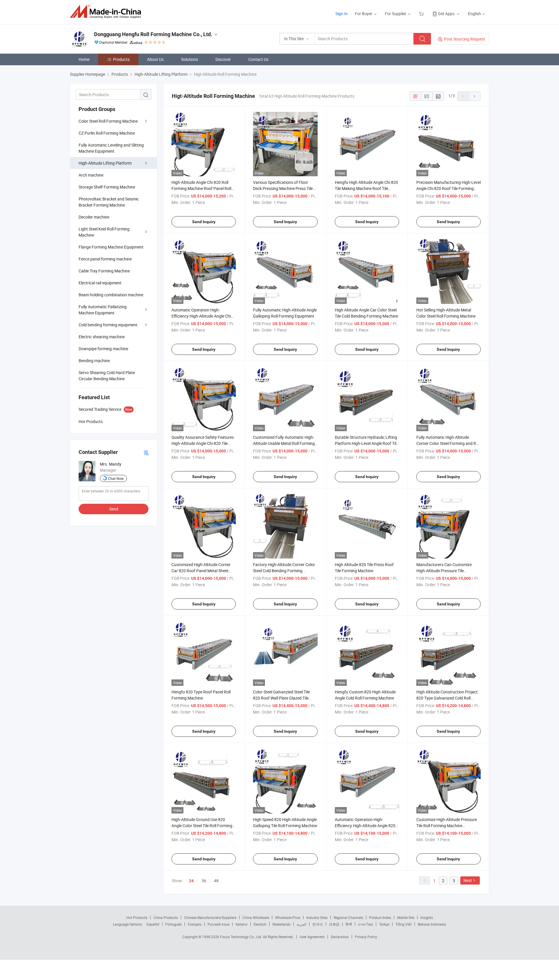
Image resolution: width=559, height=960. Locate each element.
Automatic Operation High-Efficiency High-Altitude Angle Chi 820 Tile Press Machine (201, 316)
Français (194, 924)
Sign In (341, 13)
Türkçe (384, 924)
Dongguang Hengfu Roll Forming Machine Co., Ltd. (153, 34)
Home (84, 59)
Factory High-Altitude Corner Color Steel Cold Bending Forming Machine (284, 570)
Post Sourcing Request (464, 39)
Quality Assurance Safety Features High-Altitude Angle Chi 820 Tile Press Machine (202, 443)
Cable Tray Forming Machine (104, 271)
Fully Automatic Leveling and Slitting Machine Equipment (111, 148)
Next (468, 880)
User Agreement (312, 936)
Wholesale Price (287, 917)
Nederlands (282, 924)
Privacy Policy (366, 936)
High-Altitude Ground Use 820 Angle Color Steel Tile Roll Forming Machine (201, 825)
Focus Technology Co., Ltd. (241, 936)
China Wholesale (256, 917)
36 (203, 880)
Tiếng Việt (403, 924)
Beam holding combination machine (111, 294)
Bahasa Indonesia (432, 924)
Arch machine (91, 175)
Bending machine (94, 360)
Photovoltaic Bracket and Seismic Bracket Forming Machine (109, 202)
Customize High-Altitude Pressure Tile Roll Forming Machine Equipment (446, 825)
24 (191, 880)
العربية (301, 924)
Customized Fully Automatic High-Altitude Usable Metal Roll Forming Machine (284, 443)
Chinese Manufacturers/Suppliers (210, 917)
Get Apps (446, 13)
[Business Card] (146, 452)
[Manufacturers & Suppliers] (107, 11)
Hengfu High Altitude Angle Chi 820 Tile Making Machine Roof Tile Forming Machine (366, 188)
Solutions (189, 59)
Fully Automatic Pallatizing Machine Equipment (103, 310)
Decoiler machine (94, 217)
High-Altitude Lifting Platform (105, 163)
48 (216, 880)
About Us (155, 59)
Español (152, 924)
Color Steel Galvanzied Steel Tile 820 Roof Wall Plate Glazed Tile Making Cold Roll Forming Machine (284, 698)
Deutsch (260, 924)
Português (173, 924)
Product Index (380, 917)
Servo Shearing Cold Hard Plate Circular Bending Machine (107, 375)
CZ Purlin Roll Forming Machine (107, 133)
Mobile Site (405, 917)
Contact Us (258, 59)
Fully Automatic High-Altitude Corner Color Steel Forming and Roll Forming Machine (448, 443)
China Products (165, 917)
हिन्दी (349, 924)
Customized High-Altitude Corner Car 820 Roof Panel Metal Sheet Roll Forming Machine (201, 570)
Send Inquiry (203, 221)
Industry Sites (317, 917)
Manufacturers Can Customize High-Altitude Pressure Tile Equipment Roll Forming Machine (446, 570)
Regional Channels (348, 917)
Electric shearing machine (102, 336)
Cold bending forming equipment (108, 324)
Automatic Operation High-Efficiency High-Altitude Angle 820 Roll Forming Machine (365, 825)
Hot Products (136, 917)
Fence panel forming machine (105, 259)
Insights (426, 917)
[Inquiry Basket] (422, 13)
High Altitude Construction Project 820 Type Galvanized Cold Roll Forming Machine (447, 698)
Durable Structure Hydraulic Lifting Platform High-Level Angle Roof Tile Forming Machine (366, 443)
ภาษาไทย (365, 924)
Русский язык (218, 924)
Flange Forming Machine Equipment (111, 247)
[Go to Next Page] (474, 96)
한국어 (317, 924)
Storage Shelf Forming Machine (107, 187)
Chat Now (116, 478)
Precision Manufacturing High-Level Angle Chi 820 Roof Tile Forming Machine (448, 188)
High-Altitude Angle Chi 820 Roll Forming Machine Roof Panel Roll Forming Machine (201, 188)
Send (113, 509)
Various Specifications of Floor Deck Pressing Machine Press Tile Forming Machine (283, 188)
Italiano (241, 924)
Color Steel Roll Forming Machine (108, 121)
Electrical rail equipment (100, 283)
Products (121, 59)
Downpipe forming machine (103, 348)
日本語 (334, 924)
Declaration (340, 936)
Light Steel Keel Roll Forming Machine (104, 232)
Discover (223, 59)
